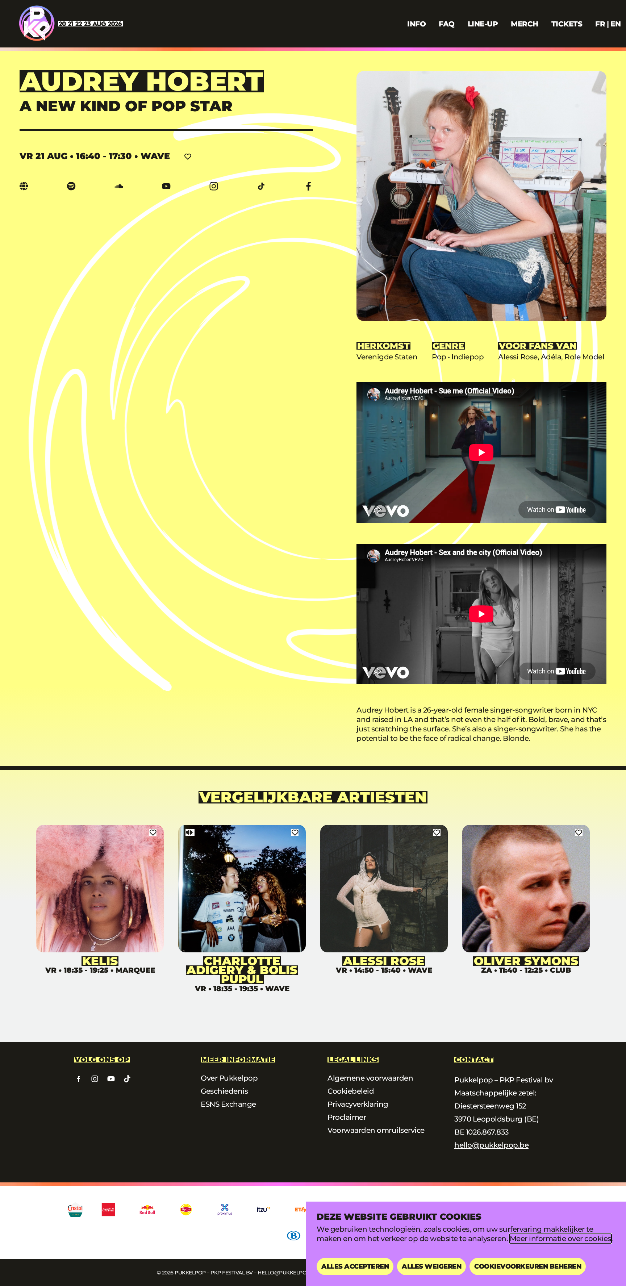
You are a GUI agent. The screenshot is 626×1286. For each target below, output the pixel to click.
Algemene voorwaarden (370, 1078)
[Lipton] (186, 1209)
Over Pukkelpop (229, 1078)
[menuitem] (600, 24)
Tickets (567, 24)
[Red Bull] (147, 1209)
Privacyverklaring (357, 1104)
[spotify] (71, 186)
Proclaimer (346, 1117)
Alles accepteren (355, 1266)
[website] (24, 186)
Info (416, 24)
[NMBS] (293, 1235)
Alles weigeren (431, 1266)
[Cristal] (75, 1209)
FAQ (447, 24)
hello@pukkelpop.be (491, 1145)
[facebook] (308, 186)
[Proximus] (224, 1209)
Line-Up (483, 24)
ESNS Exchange (228, 1104)
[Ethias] (305, 1209)
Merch (524, 24)
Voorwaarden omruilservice (376, 1130)
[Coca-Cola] (108, 1209)
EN (615, 24)
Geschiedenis (224, 1091)
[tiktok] (261, 186)
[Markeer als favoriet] (187, 156)
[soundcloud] (118, 186)
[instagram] (213, 186)
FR (600, 24)
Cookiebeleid (350, 1091)
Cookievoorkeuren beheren (527, 1266)
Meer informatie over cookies (560, 1238)
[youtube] (166, 186)
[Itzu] (263, 1209)
